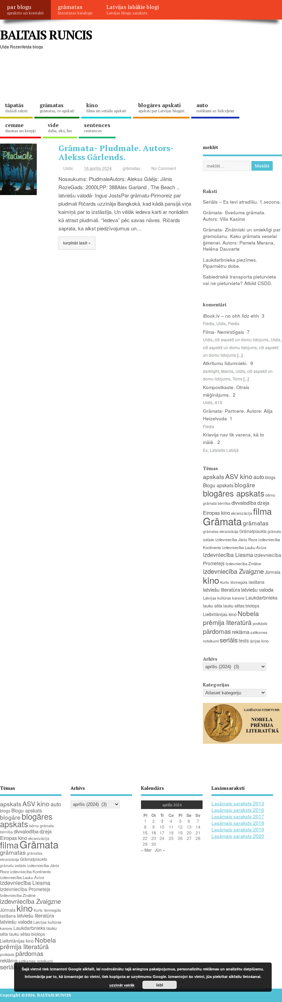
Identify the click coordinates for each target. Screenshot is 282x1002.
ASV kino (238, 476)
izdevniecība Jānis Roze (236, 539)
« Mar (146, 850)
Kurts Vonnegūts (234, 582)
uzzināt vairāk (121, 985)
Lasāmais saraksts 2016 (237, 810)
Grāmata (222, 521)
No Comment (163, 168)
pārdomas (217, 631)
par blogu (25, 9)
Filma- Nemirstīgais (223, 332)
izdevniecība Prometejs (25, 889)
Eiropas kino (216, 512)
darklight (211, 371)
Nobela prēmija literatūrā (231, 617)
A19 (218, 402)
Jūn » (160, 850)
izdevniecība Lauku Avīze (244, 547)
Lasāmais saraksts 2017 (237, 816)
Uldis (68, 168)
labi (159, 985)
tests (244, 640)
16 (153, 832)
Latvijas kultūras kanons (224, 598)
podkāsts (260, 623)
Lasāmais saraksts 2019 (237, 829)
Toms (237, 379)
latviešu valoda (257, 589)
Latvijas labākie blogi (132, 9)
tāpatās (16, 107)
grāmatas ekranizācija (220, 531)
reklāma (240, 631)
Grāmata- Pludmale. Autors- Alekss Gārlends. (116, 152)
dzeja (263, 502)
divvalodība (243, 502)
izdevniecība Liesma (228, 555)
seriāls (229, 639)
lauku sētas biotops (241, 606)
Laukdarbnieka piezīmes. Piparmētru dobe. (230, 263)
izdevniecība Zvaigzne (233, 571)
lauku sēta (212, 606)
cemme (20, 127)
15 (145, 832)
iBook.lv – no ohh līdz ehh (231, 315)
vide (60, 127)
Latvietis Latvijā (224, 450)
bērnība (224, 503)
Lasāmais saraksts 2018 (237, 823)
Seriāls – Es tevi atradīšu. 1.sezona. (242, 201)
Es (205, 450)
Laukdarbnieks (262, 597)
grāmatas (75, 9)
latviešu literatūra (221, 589)
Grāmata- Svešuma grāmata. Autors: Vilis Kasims (234, 215)
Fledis (208, 323)
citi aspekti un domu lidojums (242, 339)
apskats (213, 476)
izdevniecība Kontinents (30, 871)
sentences (97, 127)
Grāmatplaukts (253, 531)
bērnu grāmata (41, 825)
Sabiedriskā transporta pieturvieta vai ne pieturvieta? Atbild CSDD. (239, 279)
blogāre (245, 484)
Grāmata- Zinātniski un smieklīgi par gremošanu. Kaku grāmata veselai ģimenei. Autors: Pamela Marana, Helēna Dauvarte (242, 239)
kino (106, 107)
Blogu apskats (218, 485)
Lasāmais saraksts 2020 (237, 836)
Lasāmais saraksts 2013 (237, 803)
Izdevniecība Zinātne (243, 563)
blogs (270, 477)
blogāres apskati (161, 107)
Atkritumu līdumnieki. (225, 363)
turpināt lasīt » (77, 243)
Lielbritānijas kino (220, 614)
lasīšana (256, 582)
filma (262, 511)
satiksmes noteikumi (36, 961)
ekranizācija (241, 513)
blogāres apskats (233, 493)
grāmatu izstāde (13, 865)
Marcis (227, 371)
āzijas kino (259, 641)
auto (215, 107)
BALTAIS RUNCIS (46, 35)
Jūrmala (272, 572)
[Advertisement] (125, 75)
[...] (239, 355)
